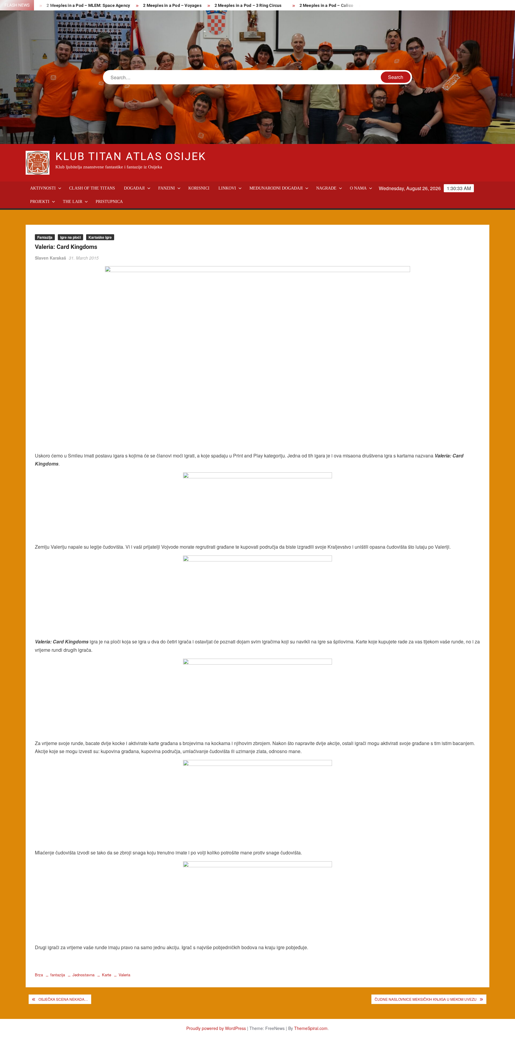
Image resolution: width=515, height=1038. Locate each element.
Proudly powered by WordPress (216, 1028)
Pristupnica (109, 201)
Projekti (39, 201)
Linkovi (227, 188)
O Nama (358, 188)
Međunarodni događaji (276, 188)
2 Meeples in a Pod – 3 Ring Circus (229, 5)
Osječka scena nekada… (63, 999)
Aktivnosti (43, 188)
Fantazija (44, 237)
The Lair (72, 201)
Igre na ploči (70, 237)
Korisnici (199, 188)
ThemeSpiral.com (311, 1028)
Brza (39, 975)
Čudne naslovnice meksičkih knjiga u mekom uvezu (426, 999)
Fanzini (166, 188)
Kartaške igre (100, 237)
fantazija (57, 975)
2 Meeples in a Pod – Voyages (153, 5)
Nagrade (326, 188)
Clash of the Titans (92, 188)
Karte (106, 975)
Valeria (124, 975)
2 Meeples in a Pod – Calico (307, 5)
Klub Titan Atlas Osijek (130, 157)
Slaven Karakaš (50, 258)
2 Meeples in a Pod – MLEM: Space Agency (69, 5)
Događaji (134, 188)
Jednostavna (83, 975)
